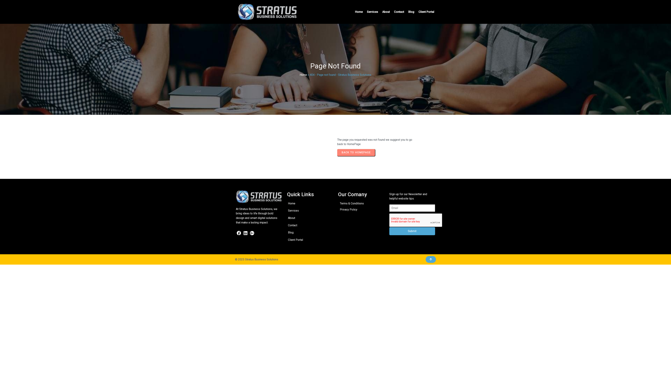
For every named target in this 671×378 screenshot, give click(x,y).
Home (303, 74)
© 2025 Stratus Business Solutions (256, 259)
